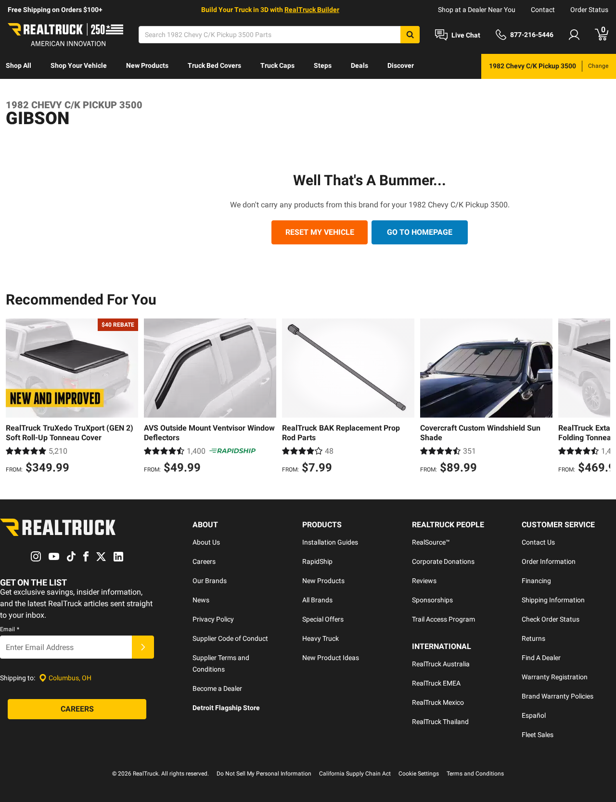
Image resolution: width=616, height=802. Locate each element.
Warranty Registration (555, 677)
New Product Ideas (330, 658)
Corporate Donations (443, 561)
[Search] (410, 34)
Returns (533, 638)
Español (534, 715)
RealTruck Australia (441, 664)
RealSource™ (431, 542)
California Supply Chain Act (355, 773)
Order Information (549, 561)
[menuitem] (18, 66)
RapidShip (317, 561)
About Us (206, 542)
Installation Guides (330, 542)
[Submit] (143, 647)
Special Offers (323, 619)
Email (9, 629)
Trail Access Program (443, 619)
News (200, 600)
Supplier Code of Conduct (230, 638)
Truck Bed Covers (214, 65)
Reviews (424, 581)
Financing (536, 581)
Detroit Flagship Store (226, 708)
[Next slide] (600, 397)
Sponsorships (432, 600)
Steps (323, 65)
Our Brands (209, 581)
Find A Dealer (541, 658)
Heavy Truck (320, 638)
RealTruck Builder (311, 9)
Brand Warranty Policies (557, 696)
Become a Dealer (217, 688)
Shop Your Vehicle (79, 65)
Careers (204, 561)
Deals (359, 65)
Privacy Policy (213, 619)
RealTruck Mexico (438, 702)
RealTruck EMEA (436, 683)
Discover (400, 65)
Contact (543, 9)
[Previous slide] (15, 397)
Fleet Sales (537, 734)
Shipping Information (553, 600)
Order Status (589, 9)
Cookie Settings (418, 773)
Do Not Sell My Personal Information (264, 773)
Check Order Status (550, 619)
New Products (147, 65)
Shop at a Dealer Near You (476, 9)
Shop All (18, 65)
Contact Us (538, 542)
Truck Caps (277, 65)
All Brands (317, 600)
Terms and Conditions (475, 773)
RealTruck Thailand (440, 722)
